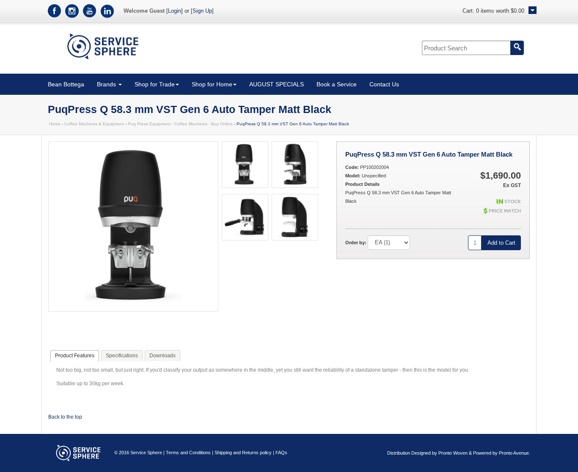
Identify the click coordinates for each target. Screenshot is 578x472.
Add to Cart (501, 243)
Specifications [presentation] (122, 356)
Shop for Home (212, 84)
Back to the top (65, 417)
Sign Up (202, 11)
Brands (107, 84)
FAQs (281, 452)
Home (55, 123)
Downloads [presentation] (162, 356)
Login (174, 11)
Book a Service (337, 84)
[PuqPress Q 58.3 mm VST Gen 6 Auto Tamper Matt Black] (133, 309)
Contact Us (384, 84)
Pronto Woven (453, 452)
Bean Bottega (66, 84)
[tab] (74, 356)
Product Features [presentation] (74, 356)
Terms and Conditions (188, 452)
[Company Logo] (102, 61)
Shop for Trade (155, 84)
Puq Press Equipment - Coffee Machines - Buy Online (180, 123)
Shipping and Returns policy (243, 452)
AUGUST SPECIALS (276, 84)
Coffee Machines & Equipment (94, 123)
